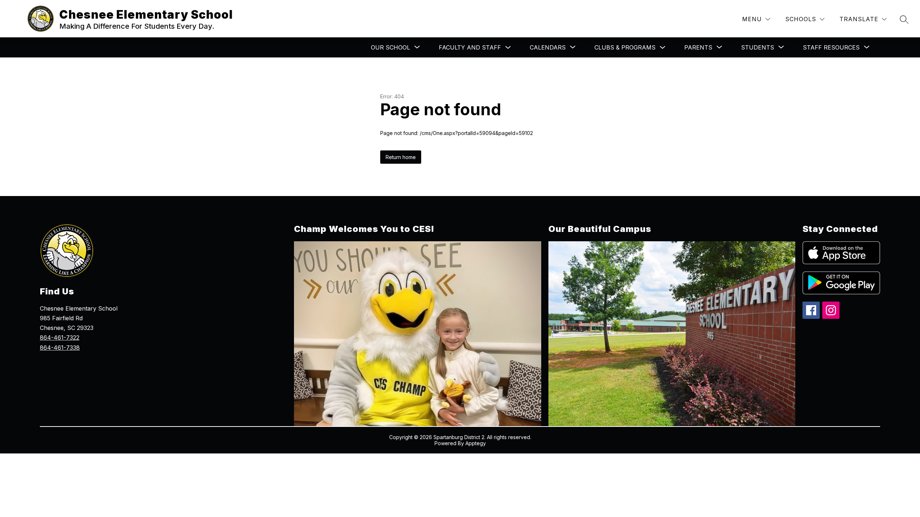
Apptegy (475, 443)
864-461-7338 (60, 347)
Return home (401, 157)
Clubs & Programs (625, 47)
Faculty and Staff (470, 47)
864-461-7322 (59, 337)
